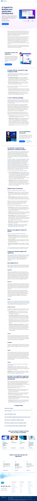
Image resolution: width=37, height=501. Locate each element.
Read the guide (5, 447)
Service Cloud (13, 160)
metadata (12, 271)
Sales (21, 233)
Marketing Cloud (18, 160)
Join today (21, 141)
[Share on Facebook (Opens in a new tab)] (32, 21)
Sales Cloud (9, 160)
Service (24, 233)
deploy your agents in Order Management (22, 168)
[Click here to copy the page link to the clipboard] (34, 21)
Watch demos (5, 470)
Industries (9, 161)
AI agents (9, 73)
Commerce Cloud (24, 160)
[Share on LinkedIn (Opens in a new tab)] (28, 21)
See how (16, 470)
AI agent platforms (21, 291)
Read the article (13, 447)
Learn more (28, 141)
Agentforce (15, 162)
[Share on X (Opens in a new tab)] (30, 21)
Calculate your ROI (8, 64)
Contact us (27, 470)
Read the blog (30, 447)
